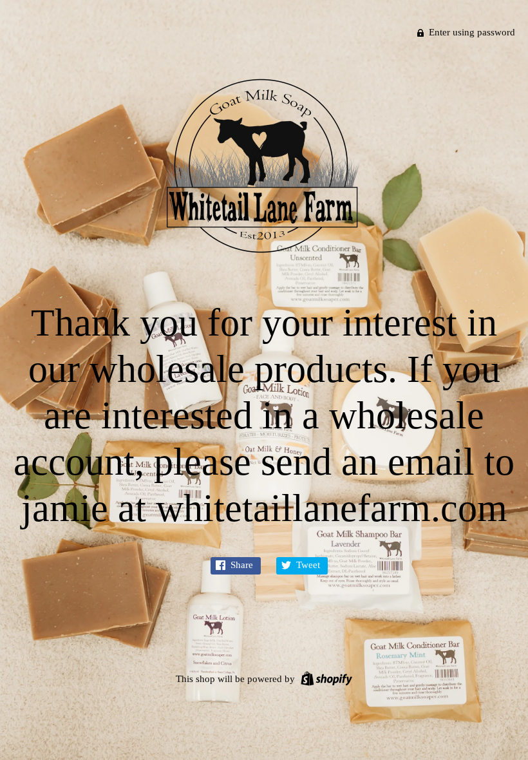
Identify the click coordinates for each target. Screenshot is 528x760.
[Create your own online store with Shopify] (324, 677)
